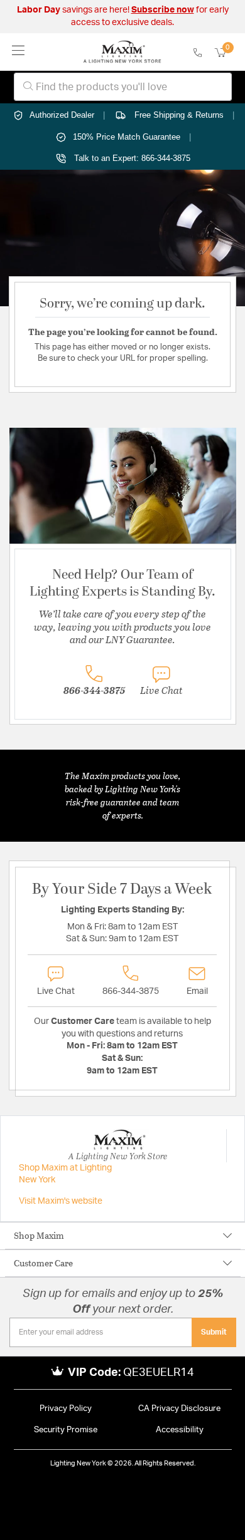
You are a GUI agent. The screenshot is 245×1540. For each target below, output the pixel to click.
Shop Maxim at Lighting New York (65, 1174)
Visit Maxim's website (60, 1201)
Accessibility (180, 1430)
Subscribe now (162, 10)
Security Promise (65, 1430)
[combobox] (123, 87)
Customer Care (43, 1262)
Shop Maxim (39, 1235)
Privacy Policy (66, 1409)
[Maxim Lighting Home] (122, 52)
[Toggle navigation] (18, 51)
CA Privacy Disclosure (179, 1409)
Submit (214, 1332)
